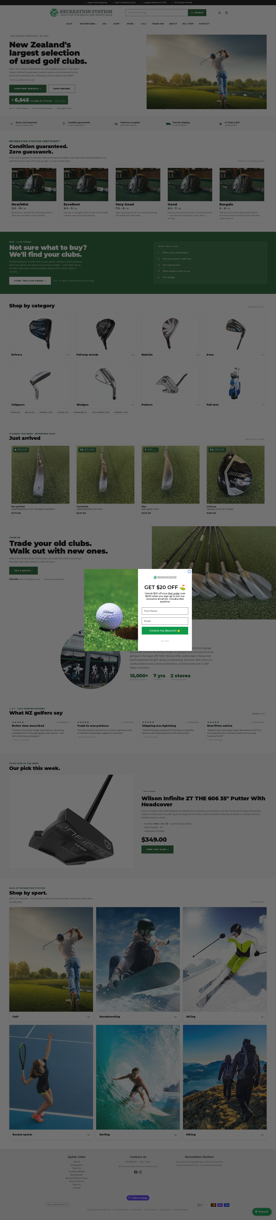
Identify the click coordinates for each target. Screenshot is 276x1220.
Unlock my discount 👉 (165, 630)
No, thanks (165, 641)
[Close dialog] (189, 571)
